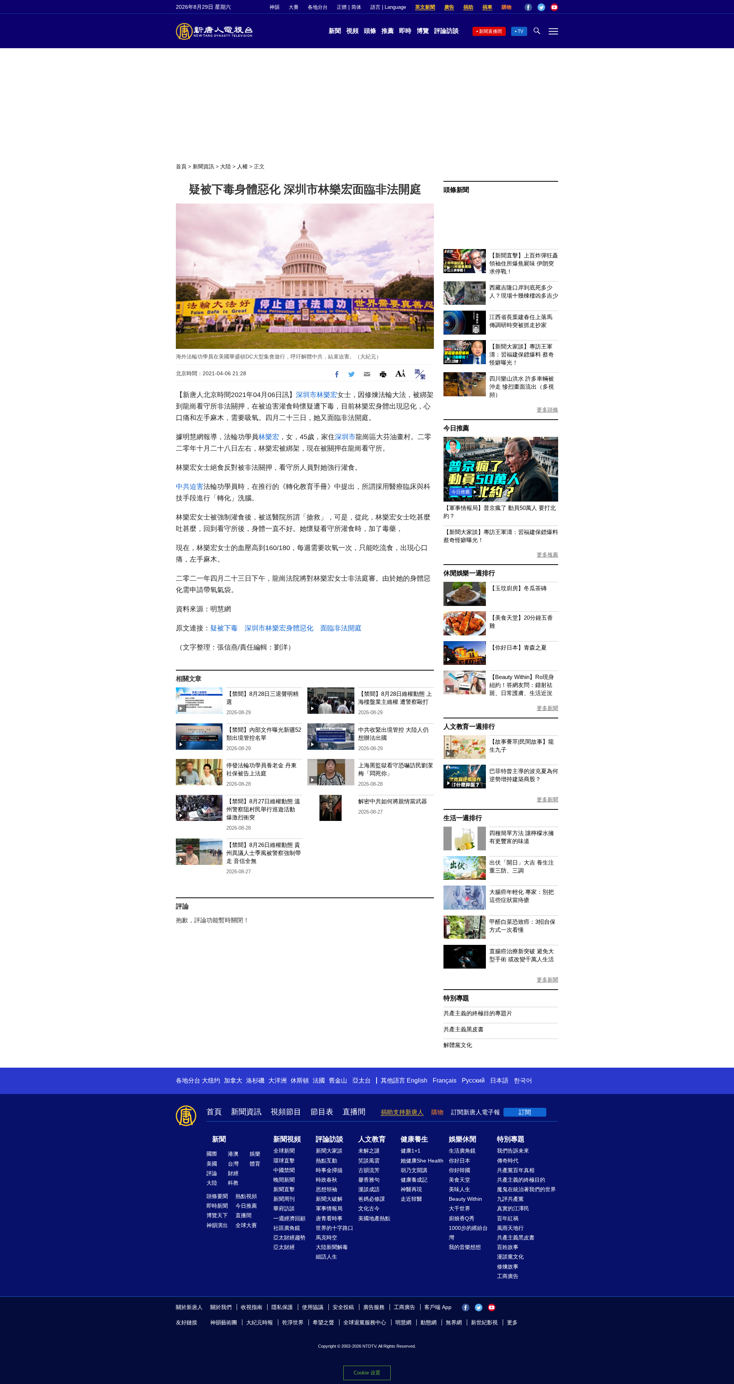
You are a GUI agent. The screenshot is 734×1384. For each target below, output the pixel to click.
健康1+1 (411, 1151)
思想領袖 (326, 1189)
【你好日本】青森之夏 (518, 647)
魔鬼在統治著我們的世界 (526, 1189)
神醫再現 (411, 1189)
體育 (255, 1164)
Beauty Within (465, 1199)
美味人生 (459, 1189)
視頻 (352, 31)
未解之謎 (369, 1151)
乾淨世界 (293, 1322)
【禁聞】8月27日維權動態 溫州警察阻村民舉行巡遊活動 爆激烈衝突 (263, 809)
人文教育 (372, 1139)
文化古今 (369, 1208)
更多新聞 (547, 708)
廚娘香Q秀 (461, 1218)
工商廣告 (507, 1276)
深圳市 (306, 395)
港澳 (233, 1154)
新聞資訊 (203, 166)
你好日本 (459, 1161)
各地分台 (318, 7)
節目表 (321, 1111)
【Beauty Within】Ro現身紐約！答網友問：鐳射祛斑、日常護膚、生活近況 (521, 685)
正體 (342, 7)
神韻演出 (217, 1225)
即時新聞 (217, 1206)
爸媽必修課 (371, 1199)
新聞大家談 (329, 1151)
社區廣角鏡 (286, 1228)
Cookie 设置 (367, 1373)
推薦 (388, 31)
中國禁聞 (284, 1170)
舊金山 (338, 1080)
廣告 (449, 7)
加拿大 (233, 1080)
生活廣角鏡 (462, 1151)
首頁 (181, 166)
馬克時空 (326, 1237)
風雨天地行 (510, 1228)
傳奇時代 (507, 1161)
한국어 (523, 1080)
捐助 (468, 7)
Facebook (528, 7)
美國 (211, 1164)
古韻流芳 (369, 1170)
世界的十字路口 (334, 1228)
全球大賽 (246, 1225)
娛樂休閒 (462, 1139)
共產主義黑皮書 (463, 1029)
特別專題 (456, 998)
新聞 (335, 31)
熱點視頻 (246, 1196)
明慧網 (403, 1322)
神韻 (274, 7)
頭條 (370, 31)
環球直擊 (284, 1161)
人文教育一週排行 (469, 726)
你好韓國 (459, 1170)
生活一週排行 (462, 818)
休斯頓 (300, 1080)
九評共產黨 (510, 1199)
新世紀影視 (484, 1322)
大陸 (225, 166)
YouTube (554, 7)
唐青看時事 (329, 1218)
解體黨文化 (457, 1045)
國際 (211, 1154)
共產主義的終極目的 (521, 1180)
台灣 (233, 1164)
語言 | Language (388, 7)
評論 (211, 1173)
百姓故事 (507, 1247)
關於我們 (221, 1307)
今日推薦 (456, 428)
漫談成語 (369, 1189)
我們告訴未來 (513, 1151)
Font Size (400, 373)
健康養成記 (414, 1180)
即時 (405, 31)
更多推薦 (547, 555)
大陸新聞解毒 (332, 1247)
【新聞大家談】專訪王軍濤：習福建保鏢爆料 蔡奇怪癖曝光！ (521, 354)
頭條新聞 (456, 190)
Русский (473, 1080)
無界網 (454, 1322)
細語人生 (326, 1257)
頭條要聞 (217, 1196)
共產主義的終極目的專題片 (477, 1013)
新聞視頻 (287, 1139)
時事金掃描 (329, 1170)
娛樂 (255, 1154)
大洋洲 (277, 1080)
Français (444, 1080)
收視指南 (251, 1307)
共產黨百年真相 (515, 1170)
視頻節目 (286, 1111)
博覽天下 (217, 1215)
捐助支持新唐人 (402, 1112)
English (417, 1080)
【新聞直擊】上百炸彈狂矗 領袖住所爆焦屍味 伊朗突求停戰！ (523, 263)
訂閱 (525, 1112)
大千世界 (459, 1208)
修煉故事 (507, 1267)
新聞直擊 (284, 1189)
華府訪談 (284, 1208)
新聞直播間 (490, 31)
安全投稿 (343, 1307)
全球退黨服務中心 (364, 1322)
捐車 (487, 7)
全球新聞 (284, 1151)
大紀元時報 (259, 1322)
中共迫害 (189, 486)
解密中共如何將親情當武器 (392, 801)
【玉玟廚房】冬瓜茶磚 (518, 588)
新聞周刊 (284, 1199)
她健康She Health (422, 1161)
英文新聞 (425, 7)
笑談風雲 (369, 1161)
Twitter (541, 7)
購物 (507, 7)
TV (520, 31)
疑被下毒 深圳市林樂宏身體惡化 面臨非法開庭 (286, 628)
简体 (356, 7)
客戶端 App (437, 1307)
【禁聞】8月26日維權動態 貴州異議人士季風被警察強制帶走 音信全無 (263, 853)
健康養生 (414, 1139)
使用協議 (312, 1307)
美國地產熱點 (374, 1218)
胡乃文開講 (414, 1170)
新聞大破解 (329, 1199)
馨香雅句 (369, 1180)
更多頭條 (547, 410)
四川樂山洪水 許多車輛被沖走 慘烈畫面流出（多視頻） (521, 386)
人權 (242, 166)
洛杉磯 (255, 1080)
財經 (233, 1173)
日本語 (499, 1080)
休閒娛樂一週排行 (469, 573)
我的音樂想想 (465, 1247)
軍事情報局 (329, 1208)
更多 (512, 1322)
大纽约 (211, 1080)
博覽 (423, 31)
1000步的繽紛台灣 (468, 1233)
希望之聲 (323, 1322)
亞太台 (361, 1080)
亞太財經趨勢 (289, 1237)
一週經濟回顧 (289, 1218)
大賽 (294, 7)
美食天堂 (459, 1180)
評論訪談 (446, 31)
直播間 (354, 1111)
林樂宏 (327, 395)
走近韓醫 (411, 1199)
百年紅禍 (507, 1218)
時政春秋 (326, 1180)
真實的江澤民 (513, 1208)
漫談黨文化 (510, 1257)
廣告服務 (374, 1307)
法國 (319, 1080)
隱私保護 (282, 1307)
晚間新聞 (284, 1180)
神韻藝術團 (223, 1322)
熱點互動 (326, 1161)
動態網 (429, 1322)
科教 (233, 1183)
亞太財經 (284, 1247)
